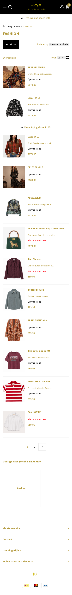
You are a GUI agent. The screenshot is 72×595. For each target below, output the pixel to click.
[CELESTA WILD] (14, 178)
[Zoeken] (9, 7)
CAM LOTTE (34, 412)
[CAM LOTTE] (14, 423)
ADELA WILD (34, 198)
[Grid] (67, 57)
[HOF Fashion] (36, 7)
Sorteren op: (43, 44)
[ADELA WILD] (14, 209)
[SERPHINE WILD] (14, 78)
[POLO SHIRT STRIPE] (14, 392)
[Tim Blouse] (14, 270)
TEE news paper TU (39, 351)
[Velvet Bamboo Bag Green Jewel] (14, 239)
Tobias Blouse (36, 289)
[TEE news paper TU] (14, 362)
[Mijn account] (62, 7)
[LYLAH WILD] (14, 109)
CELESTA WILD (36, 167)
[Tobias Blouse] (14, 300)
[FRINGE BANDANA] (14, 331)
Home (17, 26)
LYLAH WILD (34, 98)
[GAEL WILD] (14, 147)
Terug (9, 26)
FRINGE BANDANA (37, 320)
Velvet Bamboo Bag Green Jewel (46, 228)
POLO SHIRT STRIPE (39, 381)
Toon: (54, 57)
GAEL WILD (34, 136)
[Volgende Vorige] (42, 447)
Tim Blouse (34, 259)
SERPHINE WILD (36, 67)
